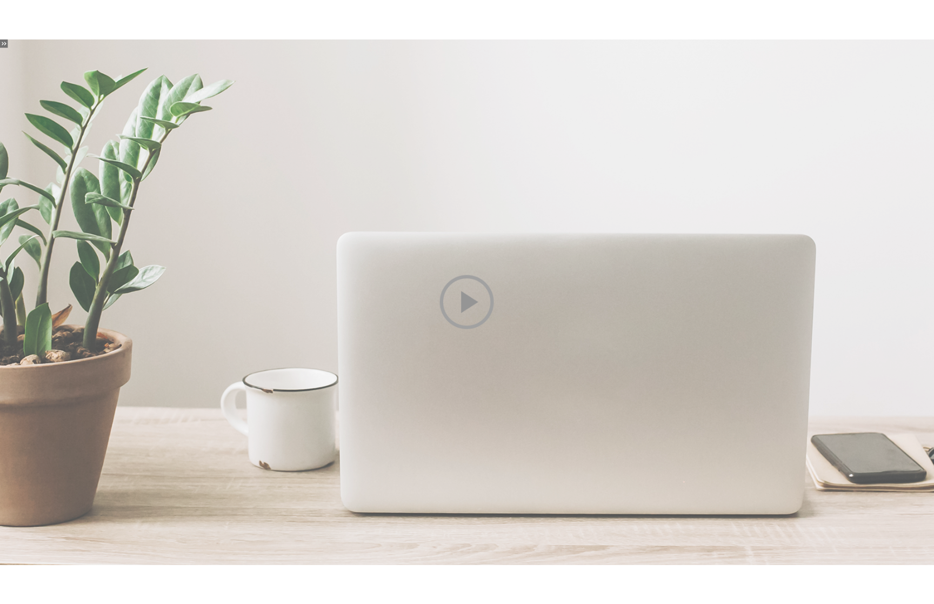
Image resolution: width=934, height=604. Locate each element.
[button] (467, 302)
